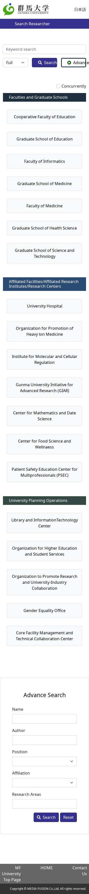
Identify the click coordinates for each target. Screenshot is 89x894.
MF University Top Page (11, 873)
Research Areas (26, 794)
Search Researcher (32, 23)
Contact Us (79, 870)
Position (19, 751)
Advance (79, 62)
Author (18, 730)
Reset (68, 817)
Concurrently (74, 86)
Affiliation (21, 773)
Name (17, 709)
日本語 (80, 9)
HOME (47, 867)
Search (50, 62)
